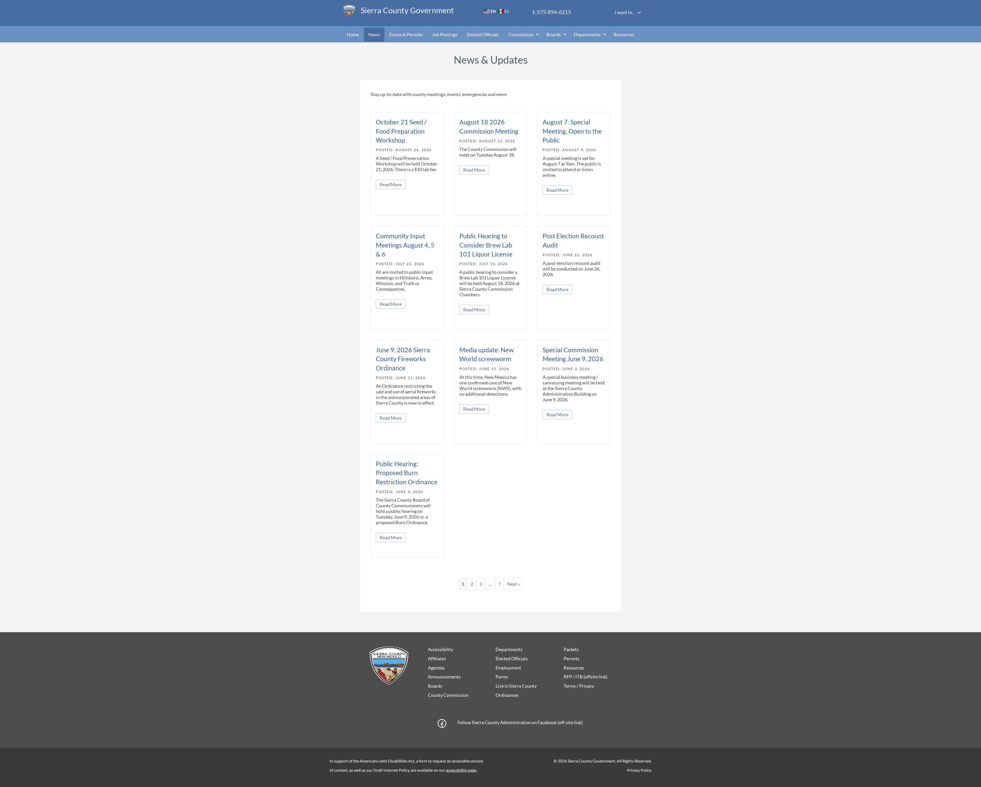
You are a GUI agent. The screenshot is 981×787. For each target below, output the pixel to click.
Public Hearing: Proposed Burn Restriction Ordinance (406, 473)
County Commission (448, 695)
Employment (508, 668)
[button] (639, 12)
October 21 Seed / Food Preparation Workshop (401, 131)
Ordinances (507, 695)
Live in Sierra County (516, 686)
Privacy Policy (639, 770)
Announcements (444, 676)
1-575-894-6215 (551, 12)
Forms (502, 676)
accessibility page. (461, 770)
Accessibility (440, 649)
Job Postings (444, 34)
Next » (513, 584)
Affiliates (437, 658)
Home (353, 34)
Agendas (436, 668)
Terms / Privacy (579, 686)
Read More (392, 184)
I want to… (625, 12)
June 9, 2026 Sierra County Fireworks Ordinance (403, 359)
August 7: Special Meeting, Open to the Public (572, 131)
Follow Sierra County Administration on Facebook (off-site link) (520, 722)
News (374, 34)
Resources (624, 34)
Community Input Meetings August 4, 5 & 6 (405, 245)
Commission (520, 34)
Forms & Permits (406, 34)
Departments (587, 34)
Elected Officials (483, 34)
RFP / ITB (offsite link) (585, 676)
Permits (571, 658)
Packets (571, 649)
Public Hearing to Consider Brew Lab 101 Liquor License (485, 245)
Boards (553, 34)
